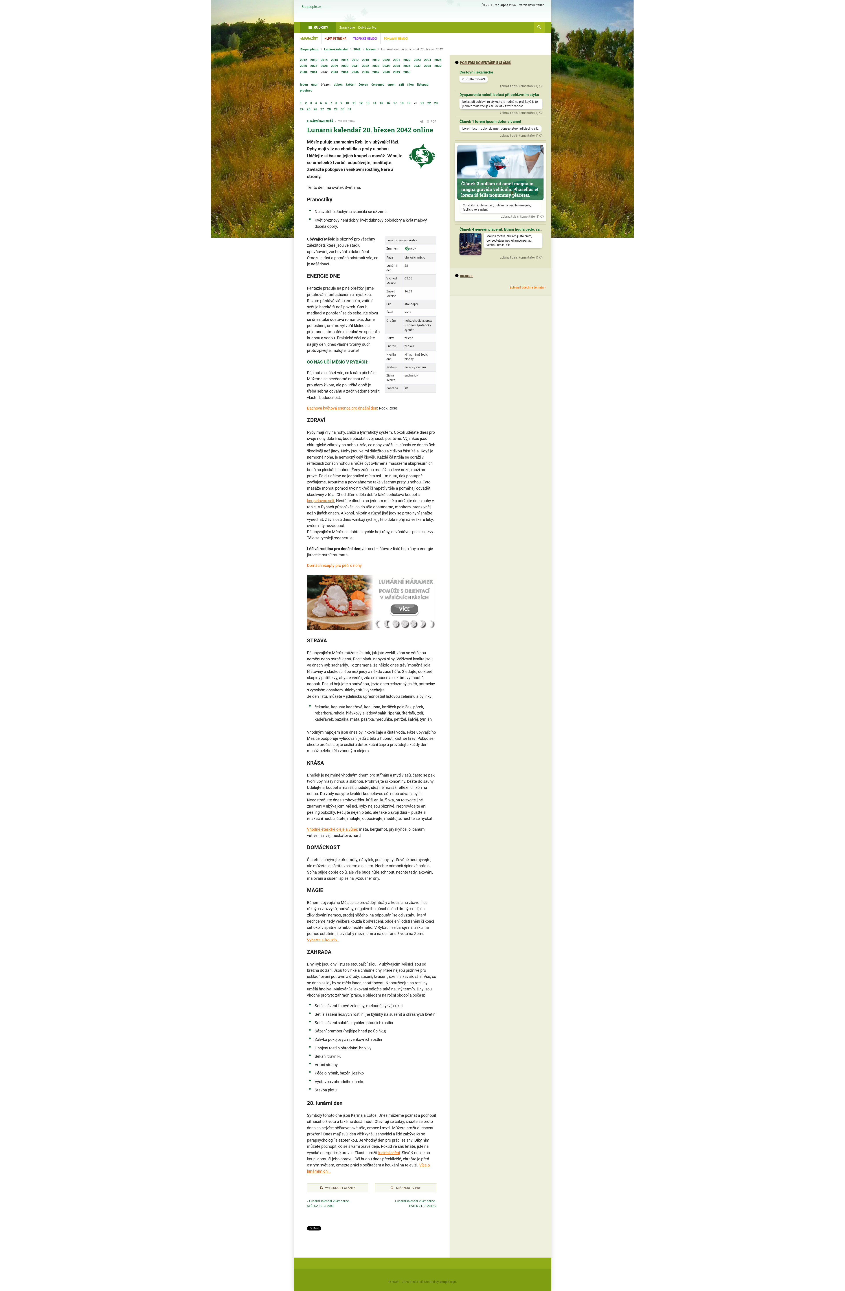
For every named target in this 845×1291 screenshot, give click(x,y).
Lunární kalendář (336, 49)
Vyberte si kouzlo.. (323, 940)
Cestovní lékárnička (476, 72)
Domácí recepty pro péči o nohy (334, 565)
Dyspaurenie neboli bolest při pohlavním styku (499, 94)
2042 (356, 49)
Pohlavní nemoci (396, 38)
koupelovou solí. (321, 500)
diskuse (466, 276)
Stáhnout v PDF (408, 1188)
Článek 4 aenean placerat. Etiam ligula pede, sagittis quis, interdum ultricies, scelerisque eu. (538, 229)
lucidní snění (389, 1152)
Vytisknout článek (340, 1188)
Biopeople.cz (311, 7)
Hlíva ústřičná (335, 38)
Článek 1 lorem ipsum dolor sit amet (490, 121)
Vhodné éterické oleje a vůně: (332, 829)
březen (371, 49)
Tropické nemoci (365, 38)
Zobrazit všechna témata (527, 287)
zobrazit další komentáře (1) (519, 86)
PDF (433, 121)
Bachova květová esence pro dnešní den (342, 408)
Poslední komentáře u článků (485, 63)
